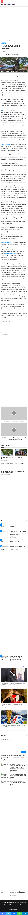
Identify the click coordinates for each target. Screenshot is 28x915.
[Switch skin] (26, 5)
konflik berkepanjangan (11, 253)
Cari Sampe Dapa (19, 471)
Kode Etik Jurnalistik (14, 909)
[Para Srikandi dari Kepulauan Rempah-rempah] (5, 542)
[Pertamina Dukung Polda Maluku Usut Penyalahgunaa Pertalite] (5, 893)
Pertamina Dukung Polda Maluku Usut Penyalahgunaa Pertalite (17, 892)
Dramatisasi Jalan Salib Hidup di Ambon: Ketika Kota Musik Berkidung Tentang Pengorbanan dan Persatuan (18, 534)
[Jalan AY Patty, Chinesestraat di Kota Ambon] (5, 600)
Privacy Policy (5, 907)
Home (3, 40)
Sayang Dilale (18, 457)
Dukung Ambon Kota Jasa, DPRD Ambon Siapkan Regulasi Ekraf (18, 782)
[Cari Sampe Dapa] (21, 466)
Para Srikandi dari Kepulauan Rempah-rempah (17, 540)
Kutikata (8, 40)
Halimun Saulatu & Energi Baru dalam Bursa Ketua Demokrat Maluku (18, 775)
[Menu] (2, 5)
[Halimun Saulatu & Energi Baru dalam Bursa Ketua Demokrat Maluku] (5, 776)
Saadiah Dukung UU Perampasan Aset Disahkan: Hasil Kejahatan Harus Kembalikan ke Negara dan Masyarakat (17, 767)
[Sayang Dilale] (21, 452)
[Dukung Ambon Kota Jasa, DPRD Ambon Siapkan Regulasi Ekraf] (5, 834)
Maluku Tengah (6, 144)
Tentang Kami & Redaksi (8, 904)
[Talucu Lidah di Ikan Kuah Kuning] (5, 527)
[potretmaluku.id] (9, 4)
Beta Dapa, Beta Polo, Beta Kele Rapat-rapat (7, 471)
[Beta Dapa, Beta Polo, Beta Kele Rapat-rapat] (7, 466)
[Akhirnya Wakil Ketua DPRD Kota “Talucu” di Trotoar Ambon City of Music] (5, 658)
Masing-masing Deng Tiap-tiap (7, 458)
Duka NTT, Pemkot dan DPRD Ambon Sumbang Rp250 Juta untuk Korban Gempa (13, 757)
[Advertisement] (14, 22)
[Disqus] (14, 497)
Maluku (4, 111)
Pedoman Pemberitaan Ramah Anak (17, 907)
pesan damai (18, 248)
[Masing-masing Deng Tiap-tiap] (7, 452)
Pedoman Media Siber (20, 904)
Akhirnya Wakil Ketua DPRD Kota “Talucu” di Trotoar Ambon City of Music (17, 658)
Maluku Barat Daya (7, 242)
